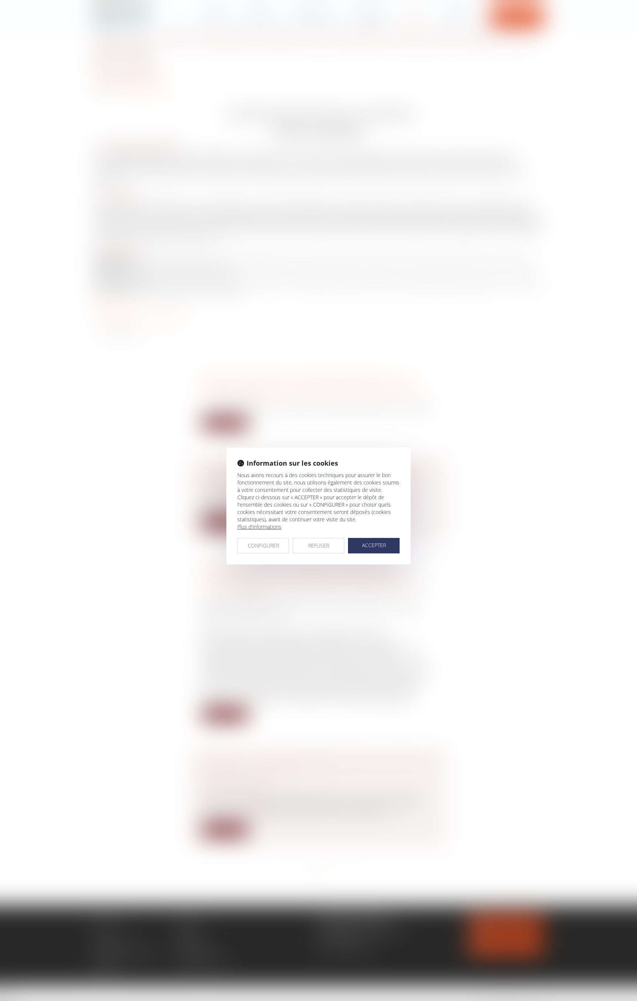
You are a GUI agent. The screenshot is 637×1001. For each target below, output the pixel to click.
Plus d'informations (259, 526)
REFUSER (318, 545)
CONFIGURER (263, 545)
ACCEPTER (374, 545)
